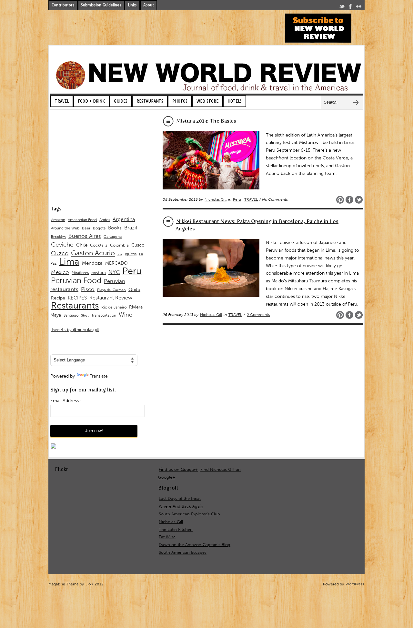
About (148, 5)
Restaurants (75, 305)
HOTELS (234, 101)
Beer (86, 228)
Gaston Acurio (93, 253)
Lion (89, 584)
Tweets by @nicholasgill (75, 329)
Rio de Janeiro (113, 307)
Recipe (58, 298)
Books (115, 228)
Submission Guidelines (101, 5)
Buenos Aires (84, 236)
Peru (237, 199)
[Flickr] (358, 7)
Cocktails (98, 245)
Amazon (58, 220)
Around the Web (65, 228)
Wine (125, 314)
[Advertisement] (165, 28)
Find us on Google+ (178, 469)
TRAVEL (62, 101)
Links (132, 5)
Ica (119, 254)
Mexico (60, 272)
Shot (85, 315)
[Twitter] (342, 7)
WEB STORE (207, 101)
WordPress (355, 584)
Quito (134, 289)
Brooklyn (58, 237)
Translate (99, 376)
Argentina (124, 219)
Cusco (138, 245)
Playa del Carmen (111, 290)
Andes (104, 219)
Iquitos (130, 254)
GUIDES (120, 101)
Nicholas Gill (216, 199)
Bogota (99, 228)
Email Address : (65, 400)
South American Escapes (182, 552)
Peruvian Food (76, 280)
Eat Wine (167, 536)
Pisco (88, 289)
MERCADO (116, 263)
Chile (81, 245)
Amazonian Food (82, 220)
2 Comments (258, 314)
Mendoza (92, 263)
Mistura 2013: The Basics (206, 121)
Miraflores (80, 272)
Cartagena (113, 236)
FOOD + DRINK (91, 101)
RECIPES (77, 298)
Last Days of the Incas (180, 498)
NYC (114, 272)
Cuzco (59, 253)
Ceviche (62, 244)
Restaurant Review (110, 298)
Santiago (71, 315)
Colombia (119, 245)
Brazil (130, 228)
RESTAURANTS (149, 101)
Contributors (63, 5)
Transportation (103, 315)
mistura (98, 272)
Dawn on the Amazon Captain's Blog (194, 544)
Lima (69, 261)
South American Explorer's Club (189, 514)
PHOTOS (179, 101)
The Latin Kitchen (176, 529)
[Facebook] (350, 7)
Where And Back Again (181, 506)
